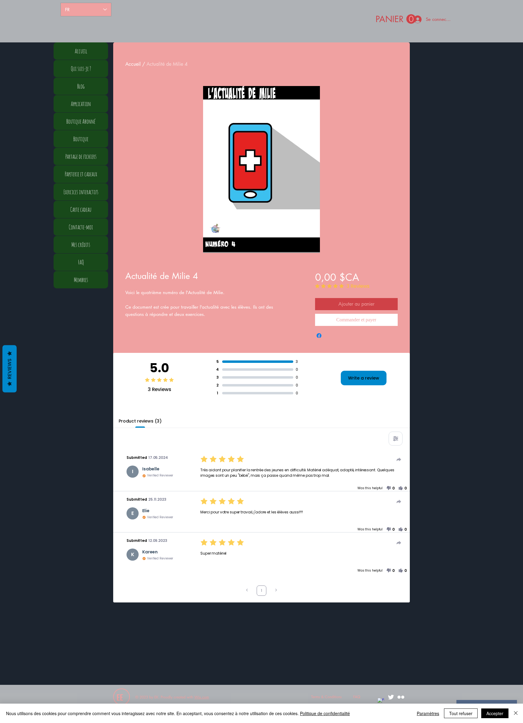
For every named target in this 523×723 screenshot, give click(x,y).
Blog (81, 86)
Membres (81, 280)
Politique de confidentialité (325, 713)
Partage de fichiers (81, 156)
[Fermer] (515, 713)
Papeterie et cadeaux (81, 174)
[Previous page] (247, 590)
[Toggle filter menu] (396, 439)
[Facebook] (380, 701)
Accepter (494, 713)
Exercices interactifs (81, 192)
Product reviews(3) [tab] (140, 421)
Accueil (133, 64)
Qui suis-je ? (81, 68)
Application (81, 104)
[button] (396, 19)
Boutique (80, 139)
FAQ (81, 262)
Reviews (9, 368)
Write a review (363, 378)
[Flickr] (400, 697)
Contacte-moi (81, 227)
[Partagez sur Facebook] (319, 335)
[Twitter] (390, 697)
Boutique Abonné (80, 121)
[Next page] (276, 590)
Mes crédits (80, 244)
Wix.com (201, 697)
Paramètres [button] (428, 713)
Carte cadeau (80, 209)
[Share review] (399, 459)
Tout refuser (460, 713)
